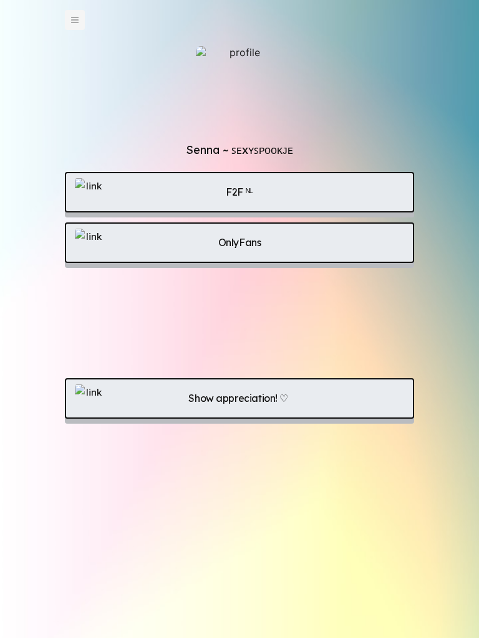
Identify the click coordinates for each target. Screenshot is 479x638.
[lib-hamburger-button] (75, 20)
